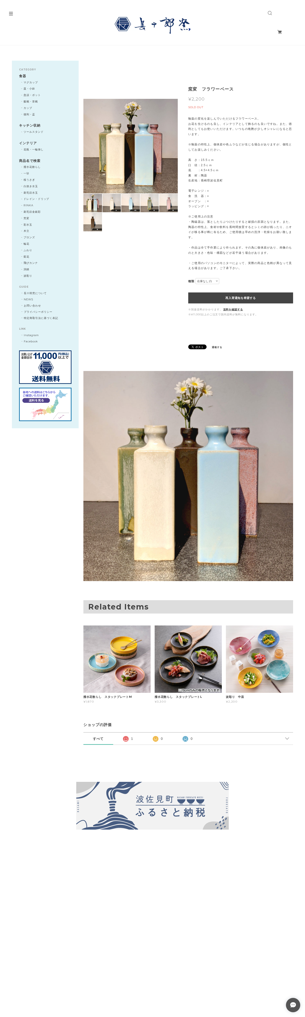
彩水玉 (28, 224)
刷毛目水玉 (31, 192)
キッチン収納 (30, 125)
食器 (22, 76)
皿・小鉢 (29, 88)
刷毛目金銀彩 (32, 211)
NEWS (28, 299)
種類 (191, 281)
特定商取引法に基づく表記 (41, 318)
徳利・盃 (29, 114)
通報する (217, 347)
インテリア (28, 143)
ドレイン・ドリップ (36, 199)
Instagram (31, 335)
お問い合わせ (32, 305)
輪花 (26, 243)
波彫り (28, 275)
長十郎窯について (35, 293)
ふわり (28, 250)
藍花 (26, 256)
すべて (98, 739)
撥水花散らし (32, 167)
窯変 (26, 218)
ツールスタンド (34, 131)
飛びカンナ (31, 263)
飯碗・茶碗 (31, 101)
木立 (26, 231)
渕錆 (26, 269)
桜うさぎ (29, 179)
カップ (28, 108)
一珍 (26, 173)
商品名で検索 (30, 161)
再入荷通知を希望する (240, 298)
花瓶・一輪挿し (34, 149)
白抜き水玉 (31, 186)
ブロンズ (29, 237)
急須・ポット (32, 95)
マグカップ (31, 82)
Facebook (31, 341)
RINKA (28, 205)
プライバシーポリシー (38, 311)
